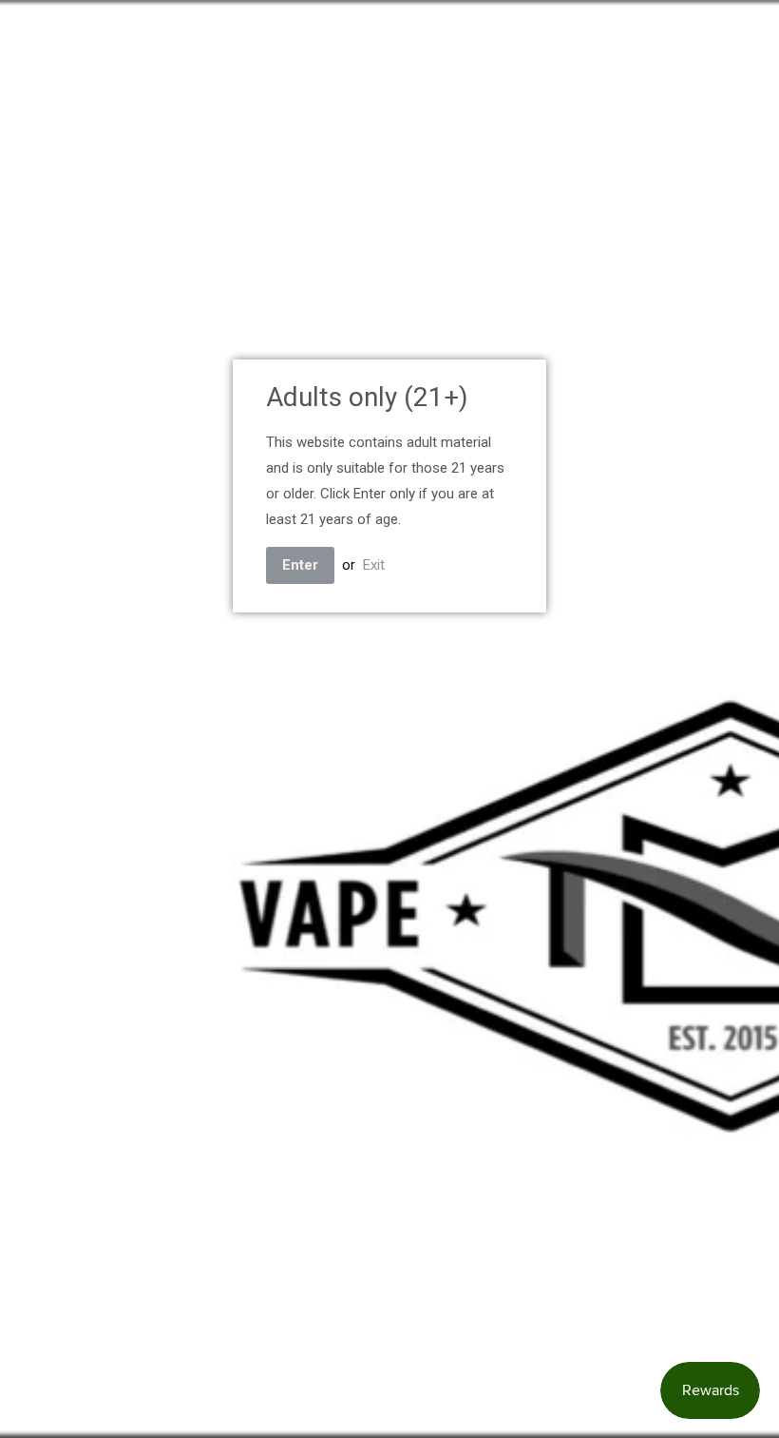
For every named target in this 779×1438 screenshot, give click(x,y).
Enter (300, 564)
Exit (374, 564)
